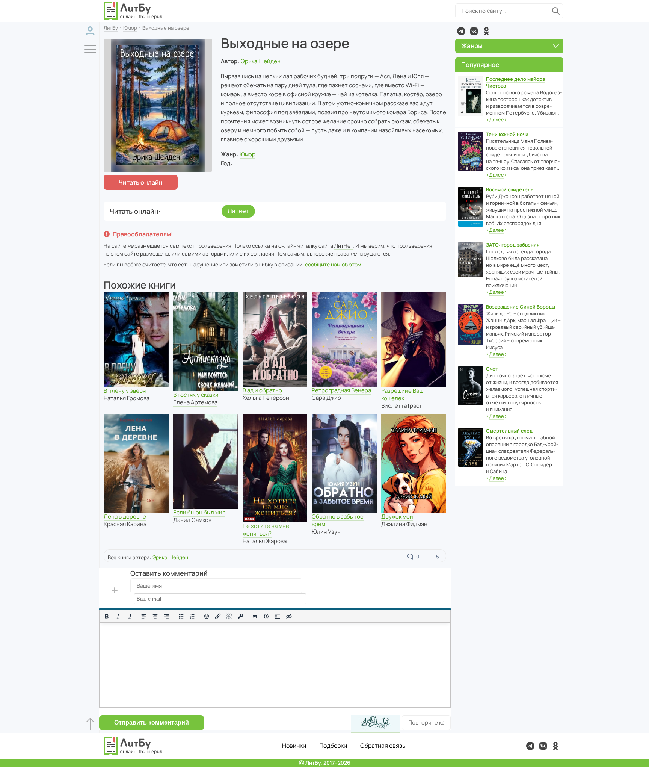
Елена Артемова (195, 402)
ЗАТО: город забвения (512, 244)
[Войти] (90, 31)
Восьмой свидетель (509, 189)
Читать (141, 182)
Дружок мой (397, 516)
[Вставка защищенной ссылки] (240, 616)
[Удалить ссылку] (229, 616)
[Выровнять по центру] (155, 616)
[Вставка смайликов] (207, 616)
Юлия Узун (326, 532)
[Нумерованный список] (192, 616)
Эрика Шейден (261, 61)
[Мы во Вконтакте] (474, 31)
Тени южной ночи (507, 134)
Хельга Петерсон (266, 398)
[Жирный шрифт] (106, 616)
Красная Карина (125, 524)
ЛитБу (111, 27)
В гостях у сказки (196, 395)
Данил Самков (192, 520)
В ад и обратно (262, 390)
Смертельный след (509, 430)
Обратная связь (383, 745)
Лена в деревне (125, 516)
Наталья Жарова (265, 541)
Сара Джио (326, 398)
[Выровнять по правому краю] (166, 616)
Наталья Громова (126, 398)
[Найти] (555, 10)
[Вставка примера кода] (266, 616)
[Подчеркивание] (129, 616)
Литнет (238, 211)
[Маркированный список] (181, 616)
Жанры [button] (472, 45)
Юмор (130, 27)
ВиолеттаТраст (401, 406)
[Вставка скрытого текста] (288, 616)
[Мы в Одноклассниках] (486, 31)
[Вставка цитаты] (255, 616)
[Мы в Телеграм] (461, 31)
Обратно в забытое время (338, 520)
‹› (496, 119)
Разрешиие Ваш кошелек (402, 394)
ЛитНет (343, 245)
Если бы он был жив (199, 512)
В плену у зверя (125, 391)
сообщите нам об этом (333, 264)
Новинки (294, 745)
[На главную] (133, 11)
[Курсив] (118, 616)
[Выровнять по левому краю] (143, 616)
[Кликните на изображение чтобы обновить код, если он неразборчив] (375, 724)
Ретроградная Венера (341, 390)
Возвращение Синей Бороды (520, 306)
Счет (492, 368)
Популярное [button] (480, 64)
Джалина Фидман (404, 524)
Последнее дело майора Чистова (515, 82)
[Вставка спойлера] (277, 616)
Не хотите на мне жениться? (266, 529)
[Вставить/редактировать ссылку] (217, 616)
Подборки (333, 745)
